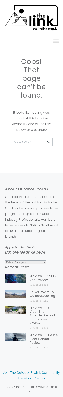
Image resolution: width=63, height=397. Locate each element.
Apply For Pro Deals (20, 247)
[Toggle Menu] (56, 41)
